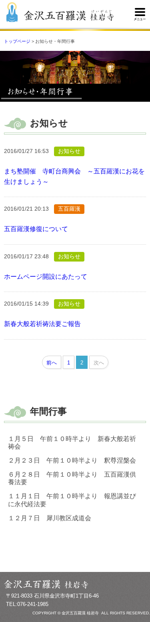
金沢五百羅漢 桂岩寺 (69, 16)
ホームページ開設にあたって (45, 276)
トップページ (17, 41)
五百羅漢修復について (36, 228)
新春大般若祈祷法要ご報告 (42, 323)
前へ (51, 363)
